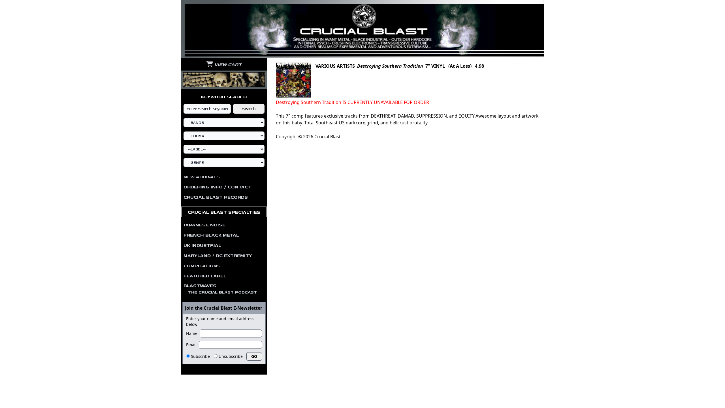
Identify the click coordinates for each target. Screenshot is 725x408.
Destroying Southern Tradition (390, 66)
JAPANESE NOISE (204, 224)
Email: (192, 344)
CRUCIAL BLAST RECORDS (216, 197)
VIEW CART (227, 64)
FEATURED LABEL (205, 275)
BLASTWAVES (220, 288)
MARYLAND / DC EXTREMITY (218, 255)
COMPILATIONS (202, 265)
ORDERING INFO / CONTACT (217, 186)
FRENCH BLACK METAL (211, 234)
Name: (192, 333)
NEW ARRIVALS (202, 176)
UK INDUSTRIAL (202, 245)
